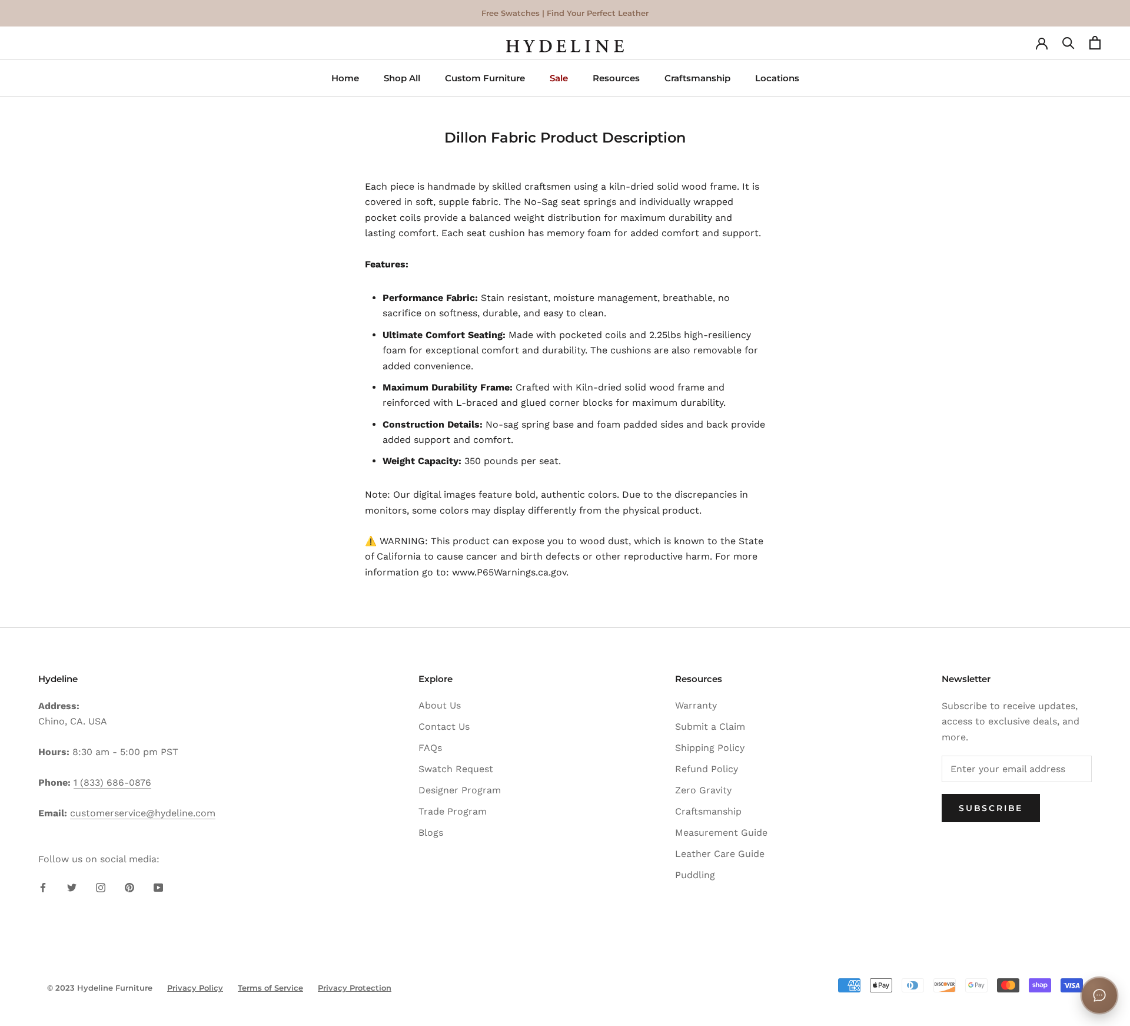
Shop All (402, 78)
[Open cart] (1095, 46)
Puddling (695, 875)
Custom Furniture (485, 78)
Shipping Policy (710, 747)
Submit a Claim (710, 726)
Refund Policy (706, 769)
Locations (777, 78)
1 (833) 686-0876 (112, 782)
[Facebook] (43, 887)
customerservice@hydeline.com (142, 813)
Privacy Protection (354, 987)
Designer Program (459, 790)
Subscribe (991, 808)
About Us (439, 705)
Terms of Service (270, 987)
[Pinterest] (129, 887)
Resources (616, 78)
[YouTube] (158, 887)
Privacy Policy (195, 987)
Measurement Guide (721, 832)
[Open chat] (1099, 995)
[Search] (1068, 46)
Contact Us (444, 726)
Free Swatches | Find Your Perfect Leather (565, 13)
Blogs (430, 832)
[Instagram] (100, 887)
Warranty (696, 705)
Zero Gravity (703, 790)
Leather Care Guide (720, 853)
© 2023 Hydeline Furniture (99, 987)
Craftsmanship (697, 78)
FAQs (430, 747)
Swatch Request (455, 769)
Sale (559, 78)
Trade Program (452, 811)
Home (345, 78)
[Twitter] (72, 887)
